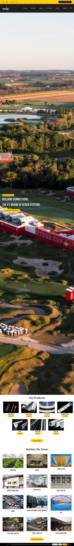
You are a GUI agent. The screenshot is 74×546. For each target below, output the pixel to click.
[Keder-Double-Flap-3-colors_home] (20, 419)
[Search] (71, 8)
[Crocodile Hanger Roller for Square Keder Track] (65, 402)
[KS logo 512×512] (5, 5)
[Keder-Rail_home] (56, 419)
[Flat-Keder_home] (47, 402)
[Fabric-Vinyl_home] (29, 402)
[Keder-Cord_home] (38, 419)
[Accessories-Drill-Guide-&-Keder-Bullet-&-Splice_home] (11, 402)
